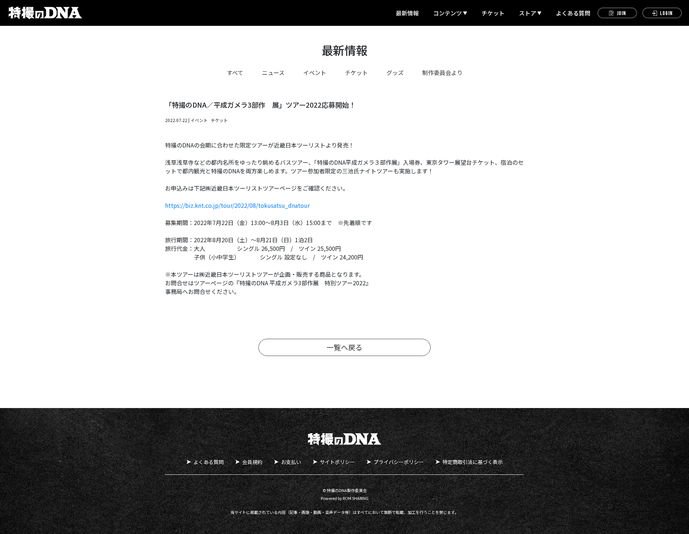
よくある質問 (573, 13)
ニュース (273, 72)
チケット (493, 13)
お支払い (291, 461)
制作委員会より (442, 72)
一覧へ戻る (344, 347)
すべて (235, 72)
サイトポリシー (337, 461)
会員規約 (252, 461)
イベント (314, 72)
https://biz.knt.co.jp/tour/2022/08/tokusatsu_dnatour (237, 205)
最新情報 (407, 13)
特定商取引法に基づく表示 (472, 461)
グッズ (395, 72)
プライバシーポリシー (399, 461)
